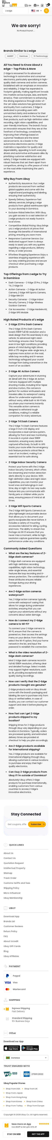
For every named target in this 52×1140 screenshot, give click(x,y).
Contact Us (10, 858)
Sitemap (8, 873)
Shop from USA (13, 1088)
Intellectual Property (14, 868)
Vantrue (22, 56)
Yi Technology (39, 56)
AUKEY (9, 56)
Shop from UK (30, 1088)
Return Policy (10, 931)
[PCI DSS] (10, 1074)
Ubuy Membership (13, 897)
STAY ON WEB (14, 1134)
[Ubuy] (13, 5)
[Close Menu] (3, 6)
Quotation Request (14, 863)
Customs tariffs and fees (17, 883)
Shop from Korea (14, 1101)
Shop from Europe (35, 1105)
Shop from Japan (14, 1093)
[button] (29, 5)
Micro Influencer (12, 893)
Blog (6, 951)
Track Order (10, 878)
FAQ (6, 936)
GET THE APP (38, 1134)
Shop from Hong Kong (16, 1097)
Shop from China (34, 1101)
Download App (11, 916)
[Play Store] (30, 1049)
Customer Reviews (13, 926)
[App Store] (12, 1049)
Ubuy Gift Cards (12, 946)
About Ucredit (11, 941)
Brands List (9, 921)
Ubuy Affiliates (11, 956)
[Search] (46, 10)
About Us (8, 853)
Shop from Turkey (14, 1105)
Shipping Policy (11, 888)
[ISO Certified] (32, 1074)
